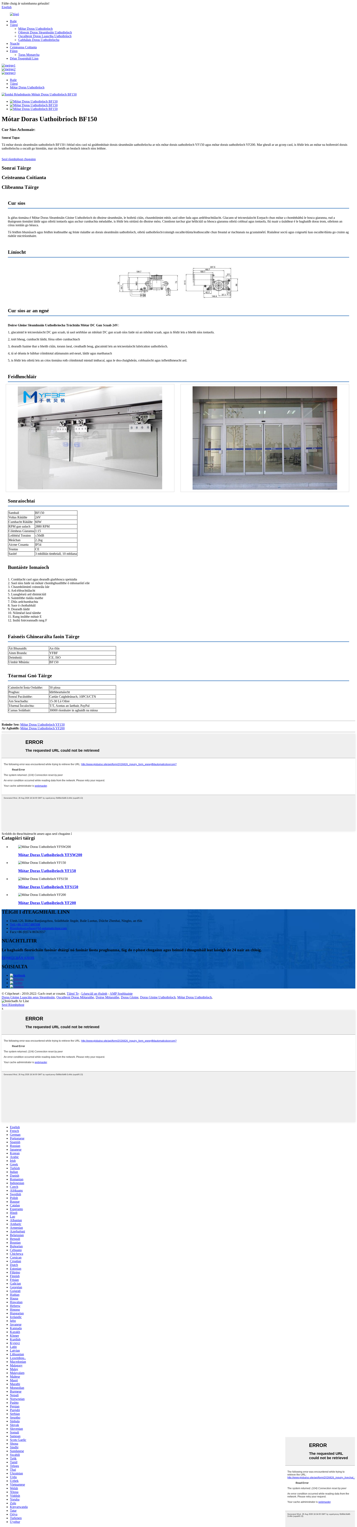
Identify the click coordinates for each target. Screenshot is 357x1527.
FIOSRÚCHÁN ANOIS (18, 958)
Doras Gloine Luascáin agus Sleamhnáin (28, 997)
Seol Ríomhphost (13, 1004)
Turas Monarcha (28, 54)
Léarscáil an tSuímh (94, 993)
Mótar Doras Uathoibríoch (35, 28)
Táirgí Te (73, 993)
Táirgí (14, 25)
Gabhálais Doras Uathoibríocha (38, 40)
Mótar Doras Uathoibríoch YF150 (42, 724)
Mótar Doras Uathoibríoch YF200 (42, 728)
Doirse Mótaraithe (107, 997)
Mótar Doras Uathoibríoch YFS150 (48, 887)
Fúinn (14, 51)
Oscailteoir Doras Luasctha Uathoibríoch (44, 36)
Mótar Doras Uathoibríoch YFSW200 (50, 855)
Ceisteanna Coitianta (23, 47)
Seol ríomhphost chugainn (19, 159)
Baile (13, 21)
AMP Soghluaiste (121, 993)
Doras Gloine (129, 997)
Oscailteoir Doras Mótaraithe (75, 997)
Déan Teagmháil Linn (24, 58)
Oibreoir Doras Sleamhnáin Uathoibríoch (45, 32)
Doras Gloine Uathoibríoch (158, 997)
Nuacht (14, 43)
